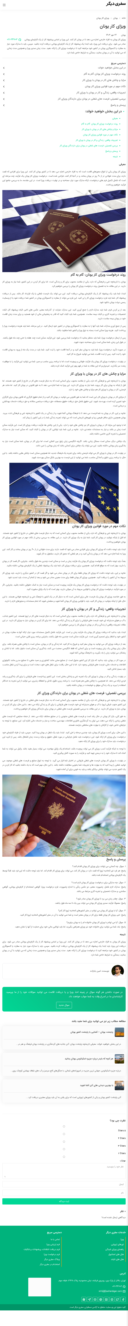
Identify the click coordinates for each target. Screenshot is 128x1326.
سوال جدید (64, 1005)
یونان (115, 18)
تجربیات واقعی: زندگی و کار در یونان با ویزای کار (97, 140)
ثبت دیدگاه (64, 1201)
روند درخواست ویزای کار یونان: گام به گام (99, 124)
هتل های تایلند (117, 1259)
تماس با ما (55, 1239)
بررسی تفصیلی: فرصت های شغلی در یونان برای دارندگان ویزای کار (89, 145)
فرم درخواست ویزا (52, 1254)
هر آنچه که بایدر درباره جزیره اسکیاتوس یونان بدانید (89, 1058)
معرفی (115, 118)
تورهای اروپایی (117, 1244)
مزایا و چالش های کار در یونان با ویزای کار (100, 129)
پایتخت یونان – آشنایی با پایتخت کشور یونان (91, 1032)
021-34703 (12, 39)
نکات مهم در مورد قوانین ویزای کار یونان (100, 134)
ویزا (122, 1239)
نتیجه (115, 156)
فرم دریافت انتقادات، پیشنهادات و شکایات (42, 1249)
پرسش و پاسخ (111, 151)
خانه (124, 18)
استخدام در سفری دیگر (50, 1264)
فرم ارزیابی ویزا (53, 1244)
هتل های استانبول (116, 1254)
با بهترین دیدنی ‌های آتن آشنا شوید (96, 1085)
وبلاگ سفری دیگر (52, 1259)
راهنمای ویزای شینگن (114, 1249)
